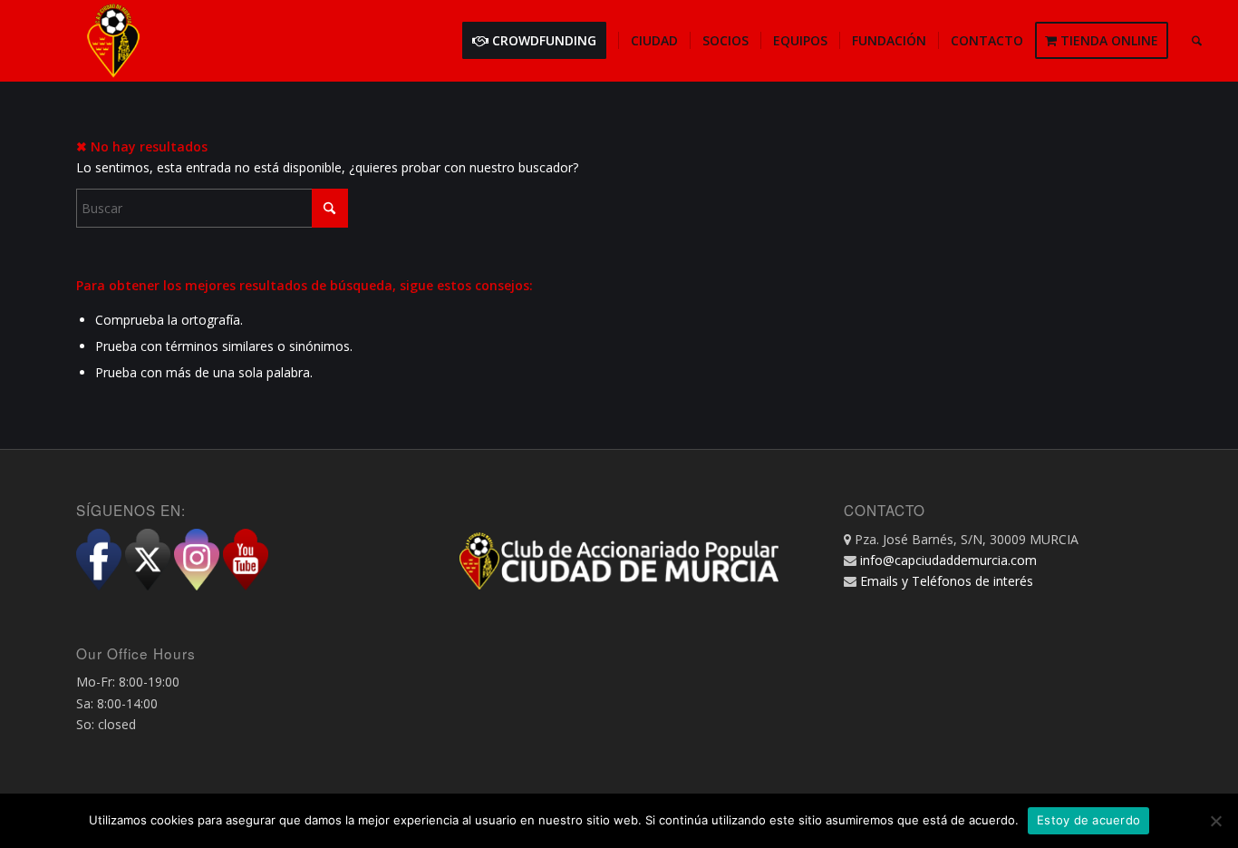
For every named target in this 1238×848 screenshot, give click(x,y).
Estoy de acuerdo (1088, 820)
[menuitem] (540, 41)
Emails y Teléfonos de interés (946, 581)
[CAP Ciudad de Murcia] (113, 41)
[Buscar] (1197, 41)
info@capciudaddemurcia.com (948, 560)
